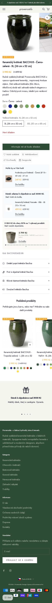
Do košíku (19, 184)
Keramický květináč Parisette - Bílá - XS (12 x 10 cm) (30, 204)
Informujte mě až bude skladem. (26, 146)
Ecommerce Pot (38, 584)
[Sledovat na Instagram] (10, 570)
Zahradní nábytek (10, 484)
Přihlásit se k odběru (19, 560)
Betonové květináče (11, 469)
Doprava (6, 522)
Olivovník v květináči (11, 465)
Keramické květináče (11, 460)
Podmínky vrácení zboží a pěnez (17, 517)
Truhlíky (6, 489)
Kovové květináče (10, 474)
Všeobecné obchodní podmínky (17, 507)
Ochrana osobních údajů (14, 512)
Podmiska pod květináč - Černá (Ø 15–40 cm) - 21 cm (30, 174)
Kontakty (6, 527)
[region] (26, 398)
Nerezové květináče (11, 479)
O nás (5, 502)
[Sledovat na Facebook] (4, 570)
